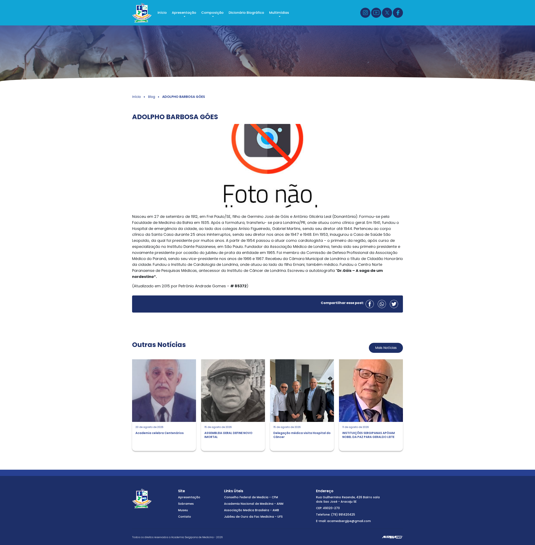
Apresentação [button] (184, 12)
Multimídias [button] (279, 12)
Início (162, 12)
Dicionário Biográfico (246, 12)
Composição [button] (212, 12)
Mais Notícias (386, 347)
